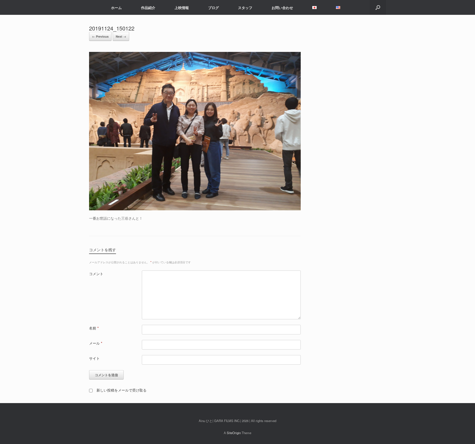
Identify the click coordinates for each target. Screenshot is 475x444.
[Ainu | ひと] (93, 7)
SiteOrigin (234, 433)
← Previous (100, 36)
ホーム (116, 7)
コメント (96, 273)
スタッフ (245, 7)
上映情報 (182, 7)
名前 (94, 328)
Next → (121, 36)
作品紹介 (148, 7)
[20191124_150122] (195, 208)
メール (95, 343)
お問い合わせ (282, 7)
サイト (94, 358)
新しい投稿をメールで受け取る (121, 390)
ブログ (213, 7)
